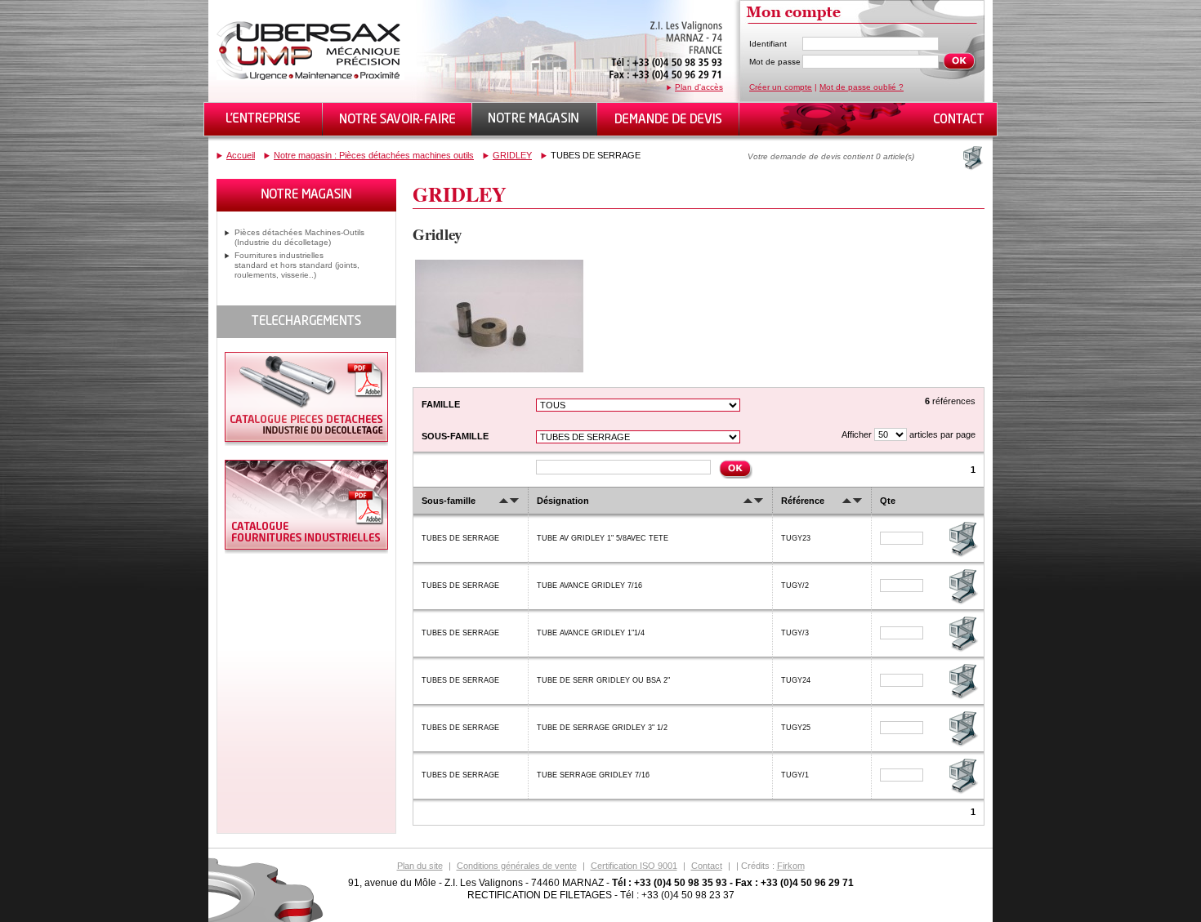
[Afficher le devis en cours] (971, 158)
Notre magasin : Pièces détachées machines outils (374, 155)
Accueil (240, 155)
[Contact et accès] (957, 119)
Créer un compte (780, 86)
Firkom (791, 866)
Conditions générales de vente (517, 866)
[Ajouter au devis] (962, 555)
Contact (706, 866)
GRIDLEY (512, 155)
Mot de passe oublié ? (861, 86)
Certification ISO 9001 (634, 866)
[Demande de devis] (668, 119)
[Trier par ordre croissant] (503, 500)
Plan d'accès (699, 86)
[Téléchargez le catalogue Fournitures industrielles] (306, 550)
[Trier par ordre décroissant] (514, 500)
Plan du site (420, 866)
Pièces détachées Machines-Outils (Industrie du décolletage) (299, 237)
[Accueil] (310, 77)
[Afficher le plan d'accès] (666, 79)
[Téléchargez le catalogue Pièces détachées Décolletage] (306, 443)
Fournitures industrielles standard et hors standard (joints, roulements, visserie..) (296, 265)
